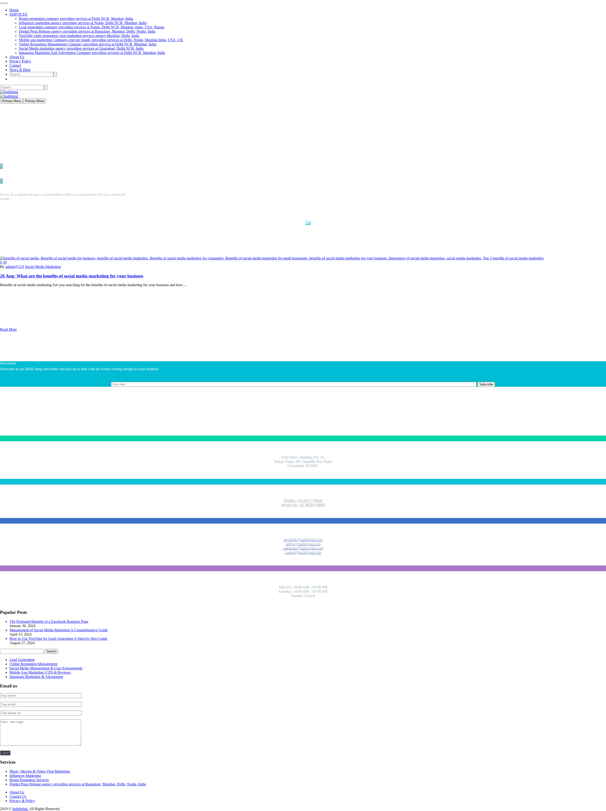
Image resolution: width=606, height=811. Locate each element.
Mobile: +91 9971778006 (303, 501)
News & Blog (19, 70)
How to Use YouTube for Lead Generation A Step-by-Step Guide (58, 639)
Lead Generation (22, 660)
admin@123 (14, 267)
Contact (15, 65)
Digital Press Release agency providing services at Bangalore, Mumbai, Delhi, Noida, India (87, 31)
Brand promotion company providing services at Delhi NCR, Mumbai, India (76, 19)
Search (51, 651)
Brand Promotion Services (29, 780)
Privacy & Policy (22, 801)
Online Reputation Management (33, 664)
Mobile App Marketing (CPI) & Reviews (40, 672)
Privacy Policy (20, 61)
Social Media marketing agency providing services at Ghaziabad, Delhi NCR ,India (81, 48)
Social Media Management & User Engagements (45, 668)
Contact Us (17, 796)
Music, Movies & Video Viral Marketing (39, 771)
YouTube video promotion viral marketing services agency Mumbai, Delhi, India (79, 36)
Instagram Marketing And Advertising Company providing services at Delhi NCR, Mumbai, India (92, 53)
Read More (8, 329)
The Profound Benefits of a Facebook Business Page (48, 621)
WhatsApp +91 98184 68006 (303, 505)
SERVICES (18, 14)
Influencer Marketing (25, 776)
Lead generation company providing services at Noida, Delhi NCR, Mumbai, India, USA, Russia (91, 27)
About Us (16, 57)
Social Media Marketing (43, 267)
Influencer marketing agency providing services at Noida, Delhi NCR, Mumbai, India (83, 23)
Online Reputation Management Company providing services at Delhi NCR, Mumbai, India (87, 44)
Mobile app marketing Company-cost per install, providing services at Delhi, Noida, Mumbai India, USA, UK (101, 40)
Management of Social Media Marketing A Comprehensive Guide (58, 630)
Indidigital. (20, 809)
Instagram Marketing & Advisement (36, 677)
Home (14, 10)
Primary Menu (11, 101)
